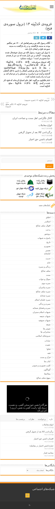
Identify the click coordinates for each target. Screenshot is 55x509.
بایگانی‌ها (49, 470)
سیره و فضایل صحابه (41, 308)
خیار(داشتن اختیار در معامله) (41, 446)
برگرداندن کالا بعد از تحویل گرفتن (35, 132)
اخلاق (48, 217)
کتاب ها (47, 361)
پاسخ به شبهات (44, 238)
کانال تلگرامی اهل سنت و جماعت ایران (32, 118)
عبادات (47, 341)
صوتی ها (46, 329)
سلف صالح (45, 271)
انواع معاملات (45, 125)
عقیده (47, 345)
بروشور (47, 234)
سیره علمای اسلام (42, 300)
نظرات (31, 419)
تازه (51, 419)
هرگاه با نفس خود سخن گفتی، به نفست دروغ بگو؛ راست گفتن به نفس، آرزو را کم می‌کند (28, 408)
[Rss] (27, 495)
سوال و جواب (44, 279)
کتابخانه (47, 254)
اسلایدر (47, 222)
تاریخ (48, 242)
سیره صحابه (45, 296)
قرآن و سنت (45, 357)
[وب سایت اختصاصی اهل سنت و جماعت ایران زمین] (27, 7)
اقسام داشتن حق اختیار (40, 139)
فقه (48, 353)
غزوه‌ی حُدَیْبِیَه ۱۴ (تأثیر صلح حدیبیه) (16, 104)
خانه (48, 263)
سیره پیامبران (44, 287)
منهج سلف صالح (43, 378)
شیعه (48, 324)
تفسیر (47, 250)
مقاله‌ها (47, 374)
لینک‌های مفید (45, 205)
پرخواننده (42, 419)
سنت (48, 275)
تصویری (47, 246)
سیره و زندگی (44, 304)
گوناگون (47, 370)
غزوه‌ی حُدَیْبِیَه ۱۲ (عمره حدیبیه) (37, 99)
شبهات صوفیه (44, 320)
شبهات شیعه (45, 316)
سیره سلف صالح (43, 291)
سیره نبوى (46, 283)
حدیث (48, 258)
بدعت (48, 230)
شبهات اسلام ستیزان (41, 312)
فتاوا (48, 349)
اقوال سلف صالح (43, 226)
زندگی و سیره (44, 267)
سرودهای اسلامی (43, 336)
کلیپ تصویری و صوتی (41, 365)
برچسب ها (20, 419)
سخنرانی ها (45, 332)
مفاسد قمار (48, 453)
